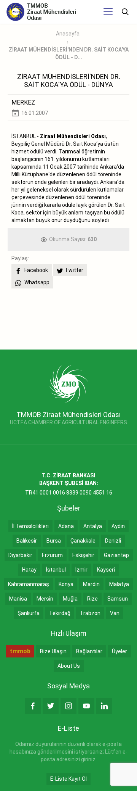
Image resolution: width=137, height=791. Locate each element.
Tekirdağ (59, 613)
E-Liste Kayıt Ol (68, 779)
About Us (68, 666)
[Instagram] (68, 706)
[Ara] (125, 12)
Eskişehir (83, 555)
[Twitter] (51, 706)
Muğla (70, 599)
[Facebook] (33, 706)
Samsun (117, 599)
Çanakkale (83, 541)
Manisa (18, 599)
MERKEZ (23, 102)
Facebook (35, 270)
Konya (66, 584)
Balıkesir (26, 541)
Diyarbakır (20, 555)
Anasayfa (68, 34)
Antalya (92, 526)
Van (114, 613)
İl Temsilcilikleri (30, 526)
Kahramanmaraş (28, 584)
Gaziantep (116, 555)
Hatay (29, 570)
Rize (92, 599)
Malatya (119, 584)
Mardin (91, 584)
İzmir (81, 570)
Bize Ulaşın (53, 651)
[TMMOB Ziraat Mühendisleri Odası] (68, 383)
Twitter (74, 270)
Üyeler (119, 651)
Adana (66, 526)
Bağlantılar (89, 651)
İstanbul (56, 570)
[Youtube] (86, 706)
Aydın (118, 526)
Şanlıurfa (29, 613)
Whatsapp (36, 282)
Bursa (53, 541)
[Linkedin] (104, 706)
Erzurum (52, 555)
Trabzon (90, 613)
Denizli (113, 541)
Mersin (45, 599)
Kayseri (106, 570)
